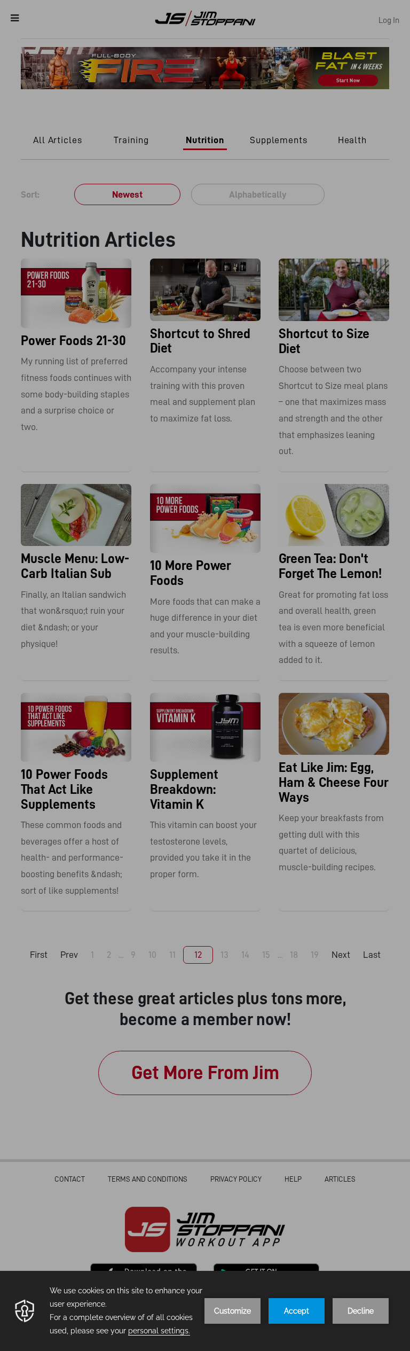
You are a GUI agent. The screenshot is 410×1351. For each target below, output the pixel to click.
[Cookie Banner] (205, 1311)
